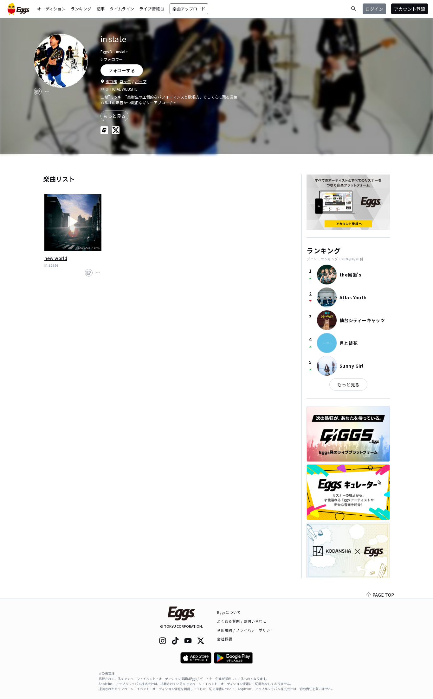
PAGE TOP (383, 595)
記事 (100, 9)
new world (55, 258)
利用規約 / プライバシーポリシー (246, 629)
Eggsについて (229, 612)
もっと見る (114, 116)
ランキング (81, 9)
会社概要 (224, 638)
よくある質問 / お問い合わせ (242, 621)
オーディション (51, 9)
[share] (38, 91)
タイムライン (122, 9)
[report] (46, 91)
